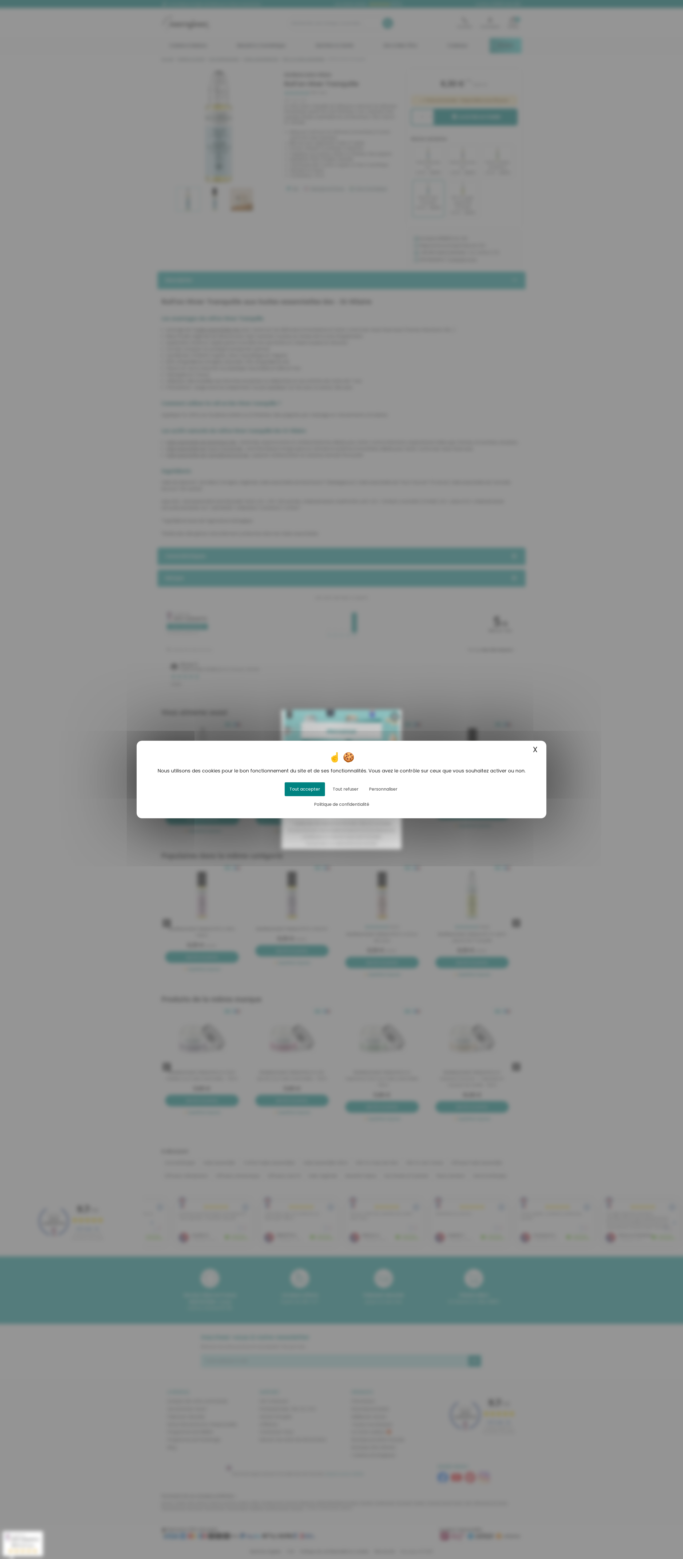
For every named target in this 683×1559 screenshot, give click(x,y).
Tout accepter (304, 789)
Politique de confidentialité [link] (341, 804)
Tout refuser (346, 789)
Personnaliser (383, 789)
